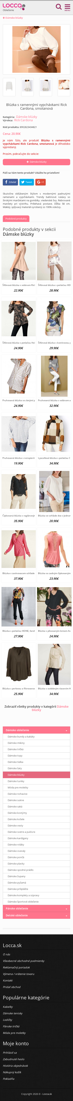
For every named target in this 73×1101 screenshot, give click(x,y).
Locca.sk (47, 1094)
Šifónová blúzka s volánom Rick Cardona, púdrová (28, 285)
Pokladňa (8, 1078)
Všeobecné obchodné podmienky (23, 961)
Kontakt (7, 980)
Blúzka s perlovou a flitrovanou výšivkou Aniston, (28, 688)
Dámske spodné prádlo (21, 870)
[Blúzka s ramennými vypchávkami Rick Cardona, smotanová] (36, 49)
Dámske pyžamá (17, 882)
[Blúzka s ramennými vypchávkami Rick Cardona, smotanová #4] (64, 87)
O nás (6, 954)
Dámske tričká (15, 749)
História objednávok (15, 1065)
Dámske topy (15, 755)
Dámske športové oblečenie (23, 901)
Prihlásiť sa (10, 1052)
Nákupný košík (12, 1072)
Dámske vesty (15, 825)
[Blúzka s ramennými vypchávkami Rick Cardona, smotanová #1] (9, 87)
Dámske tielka (15, 762)
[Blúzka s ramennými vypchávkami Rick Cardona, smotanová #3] (45, 87)
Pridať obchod (11, 987)
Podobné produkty (16, 218)
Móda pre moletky (18, 787)
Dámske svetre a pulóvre (21, 832)
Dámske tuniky (16, 781)
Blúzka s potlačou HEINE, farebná (20, 630)
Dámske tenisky (12, 1013)
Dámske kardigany (18, 838)
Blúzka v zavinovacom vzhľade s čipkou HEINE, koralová (32, 573)
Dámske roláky (16, 844)
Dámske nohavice (17, 793)
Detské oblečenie (17, 915)
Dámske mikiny (16, 743)
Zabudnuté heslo (13, 1059)
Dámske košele (16, 819)
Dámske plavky (16, 863)
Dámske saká (15, 806)
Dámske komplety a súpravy (23, 895)
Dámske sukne (16, 800)
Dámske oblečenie (17, 730)
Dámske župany (16, 876)
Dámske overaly (16, 851)
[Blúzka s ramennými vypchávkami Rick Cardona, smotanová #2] (27, 87)
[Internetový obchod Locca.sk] (14, 6)
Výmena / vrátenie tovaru (18, 974)
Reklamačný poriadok (16, 967)
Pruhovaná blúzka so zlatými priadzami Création (28, 400)
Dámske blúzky (14, 17)
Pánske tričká (11, 1026)
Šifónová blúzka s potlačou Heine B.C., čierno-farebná (31, 342)
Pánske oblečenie (17, 908)
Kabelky (8, 1006)
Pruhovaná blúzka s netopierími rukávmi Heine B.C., (30, 458)
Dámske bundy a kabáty (21, 736)
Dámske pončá (16, 857)
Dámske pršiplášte (18, 889)
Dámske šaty (15, 768)
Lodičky (7, 1020)
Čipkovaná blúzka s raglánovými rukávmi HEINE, (28, 515)
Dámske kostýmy (17, 813)
